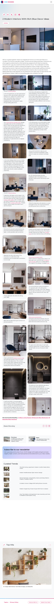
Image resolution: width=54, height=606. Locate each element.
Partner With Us (33, 602)
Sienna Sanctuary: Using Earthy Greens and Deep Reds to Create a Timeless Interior (34, 478)
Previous (47, 545)
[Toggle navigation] (51, 2)
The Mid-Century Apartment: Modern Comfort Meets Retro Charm (35, 468)
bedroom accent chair (18, 358)
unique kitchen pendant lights (13, 122)
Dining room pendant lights (35, 257)
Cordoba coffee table (15, 202)
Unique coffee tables (9, 199)
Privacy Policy (14, 602)
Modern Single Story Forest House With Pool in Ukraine (34, 488)
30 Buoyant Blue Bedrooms (40, 417)
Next (50, 545)
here (48, 263)
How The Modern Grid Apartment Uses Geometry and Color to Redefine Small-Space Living (35, 495)
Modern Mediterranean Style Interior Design (31, 472)
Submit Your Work (45, 602)
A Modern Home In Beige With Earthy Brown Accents (33, 483)
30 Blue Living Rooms (24, 417)
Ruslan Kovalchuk (12, 193)
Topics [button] (6, 602)
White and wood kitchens (35, 317)
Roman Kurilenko (12, 91)
